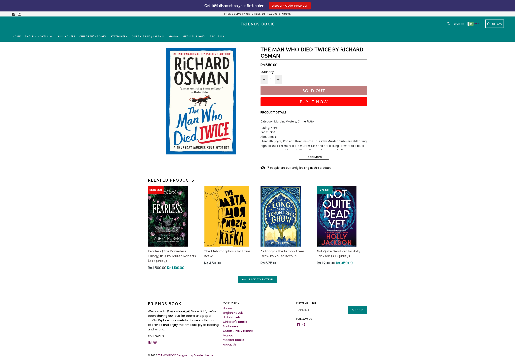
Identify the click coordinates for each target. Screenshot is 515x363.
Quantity (267, 72)
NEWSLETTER (306, 302)
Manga (174, 36)
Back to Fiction (260, 279)
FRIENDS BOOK (164, 303)
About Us (217, 36)
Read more (314, 157)
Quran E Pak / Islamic (148, 36)
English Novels (37, 36)
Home (17, 36)
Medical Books (194, 36)
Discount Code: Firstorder (289, 6)
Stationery (119, 36)
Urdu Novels (65, 36)
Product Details (273, 112)
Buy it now (314, 102)
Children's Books (93, 36)
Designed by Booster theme (195, 355)
